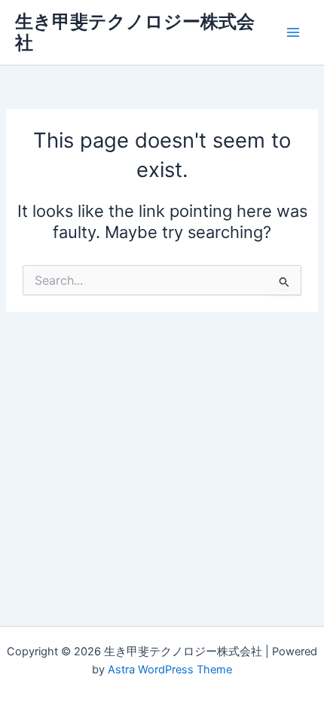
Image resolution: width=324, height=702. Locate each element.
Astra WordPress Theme (170, 669)
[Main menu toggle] (293, 32)
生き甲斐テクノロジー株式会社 (135, 32)
